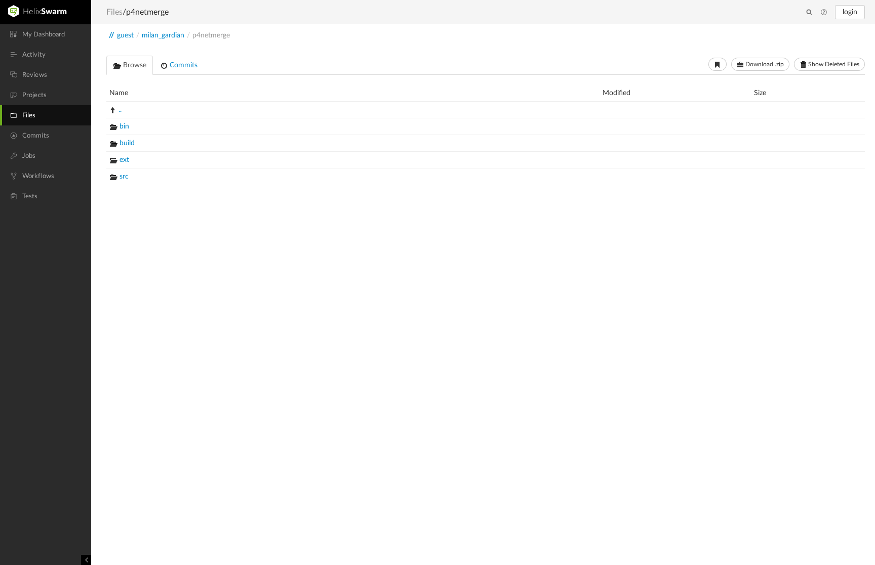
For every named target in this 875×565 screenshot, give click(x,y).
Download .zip (764, 64)
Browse (133, 65)
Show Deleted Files (833, 64)
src (124, 176)
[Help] (823, 12)
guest (125, 35)
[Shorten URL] (717, 64)
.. (120, 109)
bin (124, 126)
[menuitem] (45, 34)
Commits (182, 65)
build (127, 143)
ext (124, 159)
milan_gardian (163, 35)
